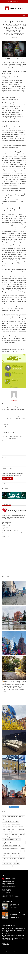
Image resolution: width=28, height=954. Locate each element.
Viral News (15, 951)
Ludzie (13, 403)
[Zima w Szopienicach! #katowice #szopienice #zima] (14, 742)
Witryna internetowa (7, 468)
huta (4, 826)
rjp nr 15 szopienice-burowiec (10, 848)
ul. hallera (5, 858)
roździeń (22, 848)
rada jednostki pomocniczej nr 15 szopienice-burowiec (11, 842)
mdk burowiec (20, 829)
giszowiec (15, 821)
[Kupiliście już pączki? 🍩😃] (14, 593)
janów (17, 406)
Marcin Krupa (6, 829)
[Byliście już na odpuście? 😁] (14, 643)
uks (23, 850)
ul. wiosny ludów (7, 863)
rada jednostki (15, 837)
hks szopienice (6, 824)
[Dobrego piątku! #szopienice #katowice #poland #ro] (14, 668)
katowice (14, 826)
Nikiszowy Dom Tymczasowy (9, 407)
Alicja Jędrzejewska (10, 406)
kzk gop (21, 826)
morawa (15, 831)
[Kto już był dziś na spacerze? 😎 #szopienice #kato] (14, 767)
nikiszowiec (22, 406)
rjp (19, 845)
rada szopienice (7, 845)
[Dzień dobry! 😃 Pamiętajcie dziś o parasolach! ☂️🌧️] (14, 618)
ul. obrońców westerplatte (9, 861)
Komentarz (5, 441)
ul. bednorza (6, 855)
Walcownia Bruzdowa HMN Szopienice (15, 928)
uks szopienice (6, 853)
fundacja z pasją (7, 821)
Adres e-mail (5, 463)
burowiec (21, 816)
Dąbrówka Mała (11, 819)
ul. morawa (21, 858)
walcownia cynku (7, 866)
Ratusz (7, 933)
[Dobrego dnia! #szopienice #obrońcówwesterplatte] (14, 792)
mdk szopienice (7, 831)
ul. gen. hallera (15, 855)
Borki (4, 816)
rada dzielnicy (6, 837)
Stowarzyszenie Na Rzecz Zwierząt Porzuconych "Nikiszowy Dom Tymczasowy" (14, 409)
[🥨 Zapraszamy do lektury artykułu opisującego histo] (14, 693)
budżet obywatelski (12, 816)
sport (4, 850)
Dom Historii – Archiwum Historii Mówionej (16, 905)
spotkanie (9, 850)
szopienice (17, 850)
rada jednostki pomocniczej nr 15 (11, 839)
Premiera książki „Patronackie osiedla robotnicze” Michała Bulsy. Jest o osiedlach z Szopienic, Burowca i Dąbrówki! (18, 916)
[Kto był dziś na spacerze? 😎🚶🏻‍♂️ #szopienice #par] (14, 717)
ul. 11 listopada (16, 853)
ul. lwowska (13, 858)
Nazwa (4, 457)
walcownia (16, 863)
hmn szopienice (16, 824)
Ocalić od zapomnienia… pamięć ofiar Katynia (16, 418)
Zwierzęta (11, 411)
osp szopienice (14, 834)
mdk (13, 829)
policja (22, 834)
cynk (4, 819)
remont (15, 845)
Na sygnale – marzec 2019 (9, 425)
